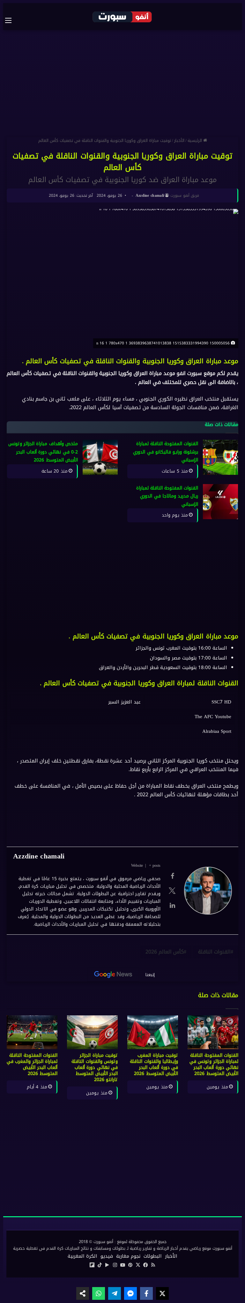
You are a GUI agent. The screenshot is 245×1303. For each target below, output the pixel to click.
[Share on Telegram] (114, 1293)
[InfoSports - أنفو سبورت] (122, 16)
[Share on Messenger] (130, 1293)
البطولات (153, 1256)
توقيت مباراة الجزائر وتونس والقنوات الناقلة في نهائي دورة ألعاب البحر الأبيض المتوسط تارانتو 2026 (94, 1067)
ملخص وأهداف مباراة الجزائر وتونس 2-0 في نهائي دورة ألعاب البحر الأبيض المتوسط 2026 (43, 451)
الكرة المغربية (82, 1256)
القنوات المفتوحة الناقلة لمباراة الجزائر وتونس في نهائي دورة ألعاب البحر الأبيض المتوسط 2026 (213, 1064)
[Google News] (113, 975)
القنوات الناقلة (214, 952)
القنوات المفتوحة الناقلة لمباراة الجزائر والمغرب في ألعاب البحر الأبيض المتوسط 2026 (32, 1064)
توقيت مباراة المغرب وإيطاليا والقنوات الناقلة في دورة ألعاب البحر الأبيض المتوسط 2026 (154, 1064)
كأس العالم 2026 (164, 952)
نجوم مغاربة (128, 1256)
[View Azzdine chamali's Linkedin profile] (172, 905)
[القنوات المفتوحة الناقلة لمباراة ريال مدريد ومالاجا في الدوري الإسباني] (220, 501)
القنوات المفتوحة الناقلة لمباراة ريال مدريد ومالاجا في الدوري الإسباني (167, 496)
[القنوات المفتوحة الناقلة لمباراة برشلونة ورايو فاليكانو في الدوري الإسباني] (220, 457)
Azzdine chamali (150, 195)
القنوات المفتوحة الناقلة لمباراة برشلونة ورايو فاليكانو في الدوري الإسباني (165, 451)
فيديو (106, 1256)
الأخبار (179, 140)
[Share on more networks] (82, 1293)
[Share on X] (162, 1293)
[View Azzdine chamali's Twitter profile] (172, 890)
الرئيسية (195, 140)
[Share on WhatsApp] (98, 1293)
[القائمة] (11, 20)
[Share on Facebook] (146, 1293)
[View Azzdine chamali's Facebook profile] (172, 876)
